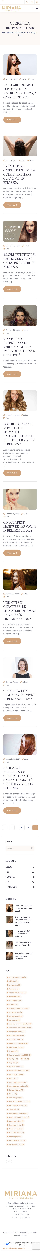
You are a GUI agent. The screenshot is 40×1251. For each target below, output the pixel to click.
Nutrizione (10, 877)
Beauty (9, 867)
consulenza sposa (17, 1032)
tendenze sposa (16, 1125)
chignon (13, 1004)
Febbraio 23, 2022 (13, 246)
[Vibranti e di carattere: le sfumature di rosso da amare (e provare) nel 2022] (20, 581)
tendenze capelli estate (19, 1117)
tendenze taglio (16, 1129)
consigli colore (15, 1012)
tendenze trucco (16, 1133)
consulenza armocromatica (20, 1024)
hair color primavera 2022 (20, 1055)
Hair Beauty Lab (16, 1047)
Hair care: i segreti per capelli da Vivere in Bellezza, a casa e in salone (19, 91)
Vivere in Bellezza (17, 1140)
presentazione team (17, 1082)
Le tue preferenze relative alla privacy (22, 1244)
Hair (32, 79)
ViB (7, 882)
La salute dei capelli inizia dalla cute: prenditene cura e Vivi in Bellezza (19, 174)
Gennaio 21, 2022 (12, 514)
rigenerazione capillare (18, 1086)
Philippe (13, 1078)
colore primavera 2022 (18, 1008)
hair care (13, 1051)
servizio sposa (15, 1098)
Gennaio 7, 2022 (12, 682)
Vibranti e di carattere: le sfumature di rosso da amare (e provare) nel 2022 (19, 610)
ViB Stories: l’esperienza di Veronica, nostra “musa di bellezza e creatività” (19, 347)
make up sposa (16, 1067)
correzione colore (16, 1035)
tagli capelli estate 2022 (19, 1102)
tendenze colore (16, 1121)
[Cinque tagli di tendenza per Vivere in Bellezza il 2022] (20, 669)
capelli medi (14, 997)
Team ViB (14, 1109)
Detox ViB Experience (18, 1043)
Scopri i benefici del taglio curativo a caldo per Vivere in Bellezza (19, 260)
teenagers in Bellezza (18, 1113)
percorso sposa (16, 1074)
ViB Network (11, 887)
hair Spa (13, 1059)
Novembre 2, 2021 (13, 759)
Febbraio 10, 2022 (13, 330)
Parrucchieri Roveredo (19, 1070)
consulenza (14, 1020)
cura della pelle (16, 1039)
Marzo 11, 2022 (11, 79)
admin (26, 759)
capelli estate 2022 (17, 993)
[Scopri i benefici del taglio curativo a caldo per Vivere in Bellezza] (20, 233)
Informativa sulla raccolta (14, 1248)
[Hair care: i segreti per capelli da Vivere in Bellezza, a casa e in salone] (20, 66)
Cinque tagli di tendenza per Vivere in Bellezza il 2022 (20, 695)
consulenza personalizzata (20, 1028)
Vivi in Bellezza (16, 1144)
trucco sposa (15, 1137)
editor (24, 79)
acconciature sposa (17, 977)
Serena (13, 1094)
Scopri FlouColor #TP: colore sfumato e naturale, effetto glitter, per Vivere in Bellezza (18, 434)
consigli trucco (15, 1016)
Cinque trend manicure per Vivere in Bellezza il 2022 (19, 526)
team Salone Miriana (18, 1105)
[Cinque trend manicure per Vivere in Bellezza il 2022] (20, 501)
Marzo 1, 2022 (11, 161)
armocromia (14, 985)
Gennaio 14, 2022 (12, 594)
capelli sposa (15, 1000)
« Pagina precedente (5, 827)
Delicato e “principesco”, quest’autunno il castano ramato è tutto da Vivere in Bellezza (18, 778)
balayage (14, 989)
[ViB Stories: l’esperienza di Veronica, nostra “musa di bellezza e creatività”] (20, 317)
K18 (26, 1059)
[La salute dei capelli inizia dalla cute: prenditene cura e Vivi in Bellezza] (20, 147)
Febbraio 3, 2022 (12, 415)
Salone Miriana (16, 1090)
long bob (13, 1063)
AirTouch (13, 981)
